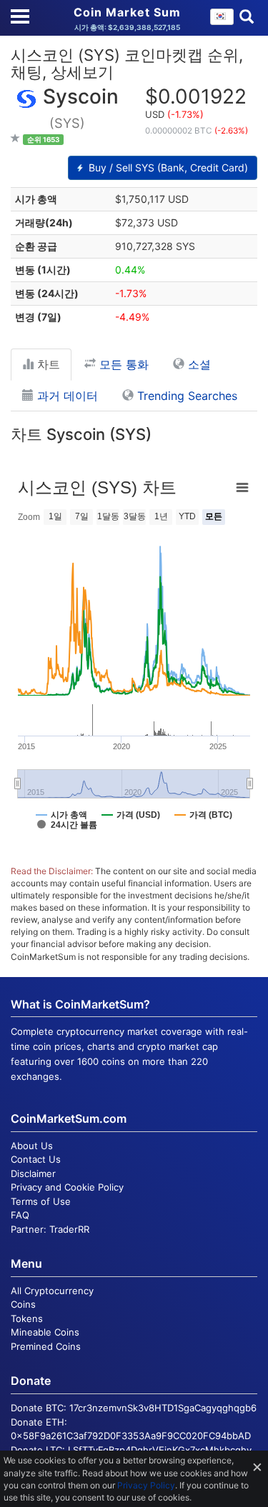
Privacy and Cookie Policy (67, 1187)
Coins (23, 1304)
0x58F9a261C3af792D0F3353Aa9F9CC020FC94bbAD (131, 1435)
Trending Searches (185, 396)
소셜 (197, 364)
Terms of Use (41, 1201)
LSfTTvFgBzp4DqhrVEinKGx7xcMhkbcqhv (160, 1450)
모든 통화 (122, 364)
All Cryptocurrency (52, 1290)
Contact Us (36, 1159)
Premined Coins (46, 1346)
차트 (47, 364)
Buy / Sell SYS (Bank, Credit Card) (167, 167)
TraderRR (69, 1229)
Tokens (27, 1318)
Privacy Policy (146, 1485)
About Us (32, 1145)
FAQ (20, 1215)
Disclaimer (33, 1173)
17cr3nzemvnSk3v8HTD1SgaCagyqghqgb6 (163, 1407)
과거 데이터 (66, 396)
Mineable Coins (45, 1332)
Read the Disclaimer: (52, 871)
